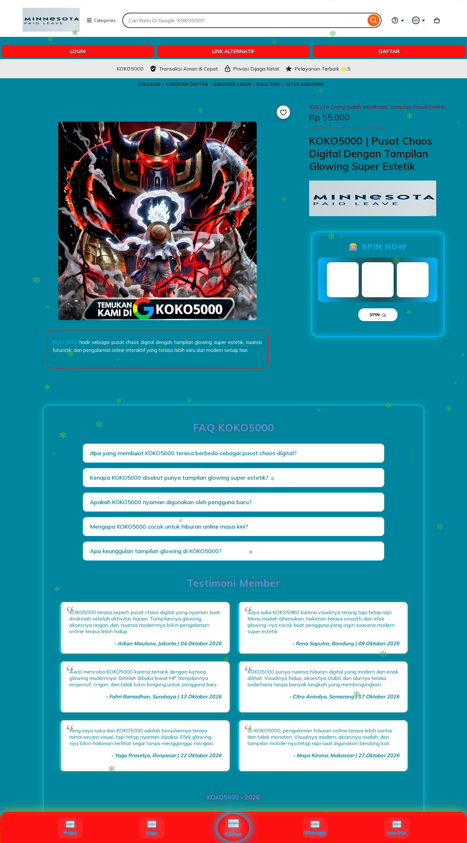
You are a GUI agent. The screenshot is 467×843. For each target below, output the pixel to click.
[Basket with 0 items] (436, 20)
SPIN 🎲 (377, 314)
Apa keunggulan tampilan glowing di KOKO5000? (155, 551)
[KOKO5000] (51, 34)
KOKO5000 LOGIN (232, 84)
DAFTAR (389, 51)
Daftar (233, 834)
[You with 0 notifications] (418, 20)
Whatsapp (315, 832)
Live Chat (397, 832)
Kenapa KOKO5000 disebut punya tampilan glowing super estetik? (179, 477)
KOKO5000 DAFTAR (187, 84)
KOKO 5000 (268, 84)
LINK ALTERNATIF (233, 51)
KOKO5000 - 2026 (233, 797)
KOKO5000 (149, 84)
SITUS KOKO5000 (304, 84)
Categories (105, 20)
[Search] (374, 20)
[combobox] (244, 20)
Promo (70, 832)
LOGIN (77, 51)
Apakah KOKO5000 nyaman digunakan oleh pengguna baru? (171, 502)
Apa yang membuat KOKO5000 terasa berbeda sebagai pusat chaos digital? (193, 453)
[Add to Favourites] (283, 112)
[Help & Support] (397, 20)
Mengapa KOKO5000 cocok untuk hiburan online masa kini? (169, 526)
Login (151, 832)
